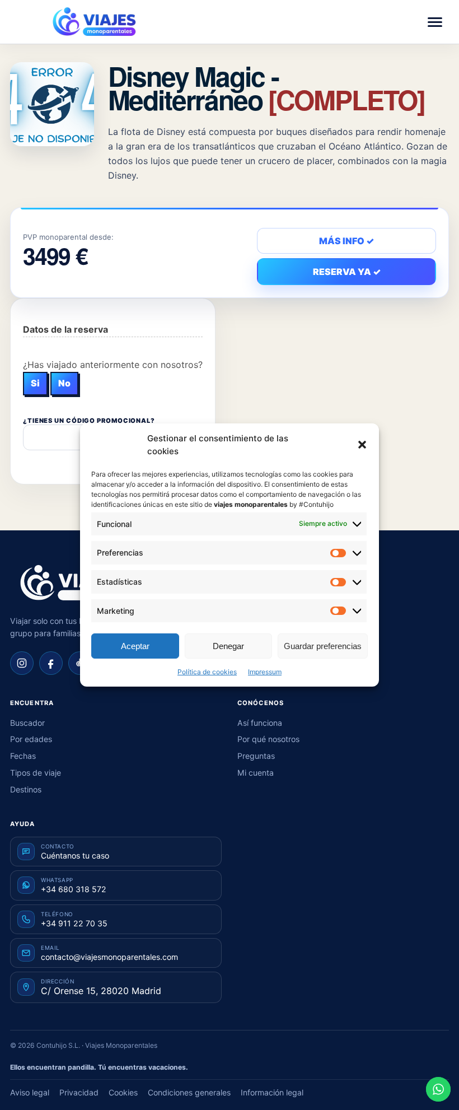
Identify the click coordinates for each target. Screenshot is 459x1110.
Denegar (228, 646)
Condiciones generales (189, 1092)
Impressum (265, 672)
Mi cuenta (255, 772)
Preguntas (256, 756)
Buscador (27, 722)
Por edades (31, 739)
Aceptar (135, 646)
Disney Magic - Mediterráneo (266, 88)
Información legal (272, 1092)
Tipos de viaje (35, 772)
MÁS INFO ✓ (346, 240)
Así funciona (259, 722)
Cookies (123, 1092)
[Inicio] (71, 583)
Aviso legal (29, 1092)
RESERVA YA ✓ (347, 271)
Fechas (23, 756)
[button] (362, 444)
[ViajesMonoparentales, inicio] (94, 22)
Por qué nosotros (268, 739)
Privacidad (79, 1092)
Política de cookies (207, 672)
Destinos (25, 789)
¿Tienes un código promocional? (89, 421)
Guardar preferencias (323, 646)
